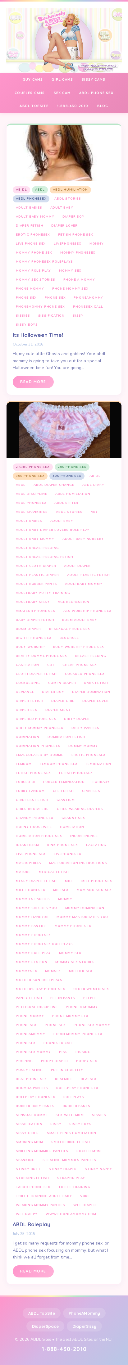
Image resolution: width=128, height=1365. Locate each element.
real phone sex (31, 1079)
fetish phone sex (75, 235)
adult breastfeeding (37, 548)
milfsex (61, 890)
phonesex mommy (33, 1052)
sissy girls (27, 1133)
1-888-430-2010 (73, 106)
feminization (99, 764)
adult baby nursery (83, 539)
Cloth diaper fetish (36, 674)
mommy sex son (31, 962)
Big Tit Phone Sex (34, 638)
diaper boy (73, 217)
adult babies (29, 208)
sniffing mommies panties (42, 1151)
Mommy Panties (31, 926)
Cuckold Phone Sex (85, 674)
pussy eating (29, 1070)
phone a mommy (79, 280)
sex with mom (70, 1115)
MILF (69, 881)
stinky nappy (98, 1169)
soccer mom (88, 1151)
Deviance (25, 692)
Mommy (96, 244)
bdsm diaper (28, 629)
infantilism (27, 845)
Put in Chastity (67, 1070)
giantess (91, 791)
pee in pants (62, 998)
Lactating (96, 845)
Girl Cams (62, 79)
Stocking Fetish (32, 1178)
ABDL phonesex (31, 199)
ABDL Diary (93, 485)
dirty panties (85, 728)
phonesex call (88, 307)
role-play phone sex (77, 1088)
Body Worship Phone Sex (78, 647)
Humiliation (72, 827)
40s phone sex (67, 476)
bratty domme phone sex (41, 656)
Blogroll (69, 638)
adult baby (61, 208)
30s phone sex (30, 476)
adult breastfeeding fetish (44, 557)
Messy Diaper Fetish (36, 881)
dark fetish (96, 683)
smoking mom (29, 1142)
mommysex (26, 971)
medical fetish (54, 872)
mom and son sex (94, 890)
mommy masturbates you (82, 917)
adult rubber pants (36, 584)
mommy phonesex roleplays (44, 262)
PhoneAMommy (84, 1313)
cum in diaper (62, 683)
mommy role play (33, 271)
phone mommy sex (70, 289)
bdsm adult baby (79, 620)
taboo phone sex (33, 1187)
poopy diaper (54, 1061)
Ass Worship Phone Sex (87, 611)
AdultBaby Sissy (33, 602)
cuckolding (28, 683)
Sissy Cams (93, 79)
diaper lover (64, 226)
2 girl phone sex (33, 467)
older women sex (91, 989)
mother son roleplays (39, 980)
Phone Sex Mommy (92, 1025)
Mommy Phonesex (77, 253)
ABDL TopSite (41, 1313)
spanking (25, 1160)
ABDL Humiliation (70, 190)
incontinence (84, 836)
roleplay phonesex (35, 1097)
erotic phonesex (33, 235)
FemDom (24, 764)
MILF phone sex (96, 881)
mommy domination (84, 908)
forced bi (25, 782)
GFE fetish (63, 791)
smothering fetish (70, 1142)
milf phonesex (30, 890)
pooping (24, 1061)
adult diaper (77, 566)
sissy (78, 316)
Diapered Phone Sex (36, 719)
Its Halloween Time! (38, 335)
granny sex (73, 818)
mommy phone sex (34, 253)
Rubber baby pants (35, 1106)
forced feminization (64, 782)
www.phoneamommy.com (71, 1214)
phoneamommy (88, 298)
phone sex (26, 298)
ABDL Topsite (34, 106)
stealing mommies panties (69, 1160)
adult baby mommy (35, 217)
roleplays (73, 1097)
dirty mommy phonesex (39, 728)
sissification (51, 316)
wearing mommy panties (40, 1205)
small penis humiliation (71, 1133)
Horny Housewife (34, 827)
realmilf (63, 1079)
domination (27, 737)
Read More (33, 381)
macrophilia (28, 863)
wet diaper (84, 1205)
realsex (89, 1079)
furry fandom (30, 791)
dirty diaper (77, 719)
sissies (23, 316)
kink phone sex (62, 845)
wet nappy (27, 1214)
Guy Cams (33, 79)
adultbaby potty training (43, 593)
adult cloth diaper (36, 566)
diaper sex (26, 710)
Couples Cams (30, 93)
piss (63, 1052)
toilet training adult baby (44, 1196)
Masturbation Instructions (78, 863)
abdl (40, 190)
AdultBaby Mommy (83, 584)
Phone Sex (55, 298)
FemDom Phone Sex (59, 764)
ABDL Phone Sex (96, 93)
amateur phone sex (35, 611)
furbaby (101, 782)
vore (85, 1196)
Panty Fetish (29, 998)
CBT (50, 665)
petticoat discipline (37, 1007)
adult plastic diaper (37, 575)
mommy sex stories (35, 280)
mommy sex (70, 271)
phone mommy (30, 289)
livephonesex (67, 244)
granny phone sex (34, 818)
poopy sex (86, 1061)
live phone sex (31, 244)
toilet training (74, 1187)
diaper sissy (58, 710)
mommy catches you (36, 908)
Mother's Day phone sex (40, 989)
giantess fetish (32, 800)
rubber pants (77, 1106)
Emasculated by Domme (39, 755)
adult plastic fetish (88, 575)
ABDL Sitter (66, 503)
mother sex (81, 971)
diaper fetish (29, 226)
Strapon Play (71, 1178)
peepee (90, 998)
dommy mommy (83, 746)
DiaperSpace (45, 1326)
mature (23, 872)
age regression (73, 602)
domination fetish (66, 737)
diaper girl (62, 701)
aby (94, 512)
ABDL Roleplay (31, 1224)
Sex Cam (62, 93)
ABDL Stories (67, 199)
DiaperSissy (84, 1326)
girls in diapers (32, 809)
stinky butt (28, 1169)
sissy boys (27, 325)
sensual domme (32, 1115)
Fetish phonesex (76, 773)
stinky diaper (63, 1169)
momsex (53, 971)
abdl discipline (31, 494)
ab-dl (21, 190)
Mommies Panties (33, 899)
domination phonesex (38, 746)
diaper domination (91, 692)
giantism (66, 800)
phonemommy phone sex (40, 307)
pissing (83, 1052)
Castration (27, 665)
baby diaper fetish (35, 620)
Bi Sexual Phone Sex (69, 629)
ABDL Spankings (32, 512)
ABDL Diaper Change (54, 485)
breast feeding (90, 656)
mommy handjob (32, 917)
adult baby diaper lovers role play (52, 530)
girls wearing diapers (80, 809)
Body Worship (30, 647)
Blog (102, 106)
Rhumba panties (32, 1088)
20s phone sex (72, 467)
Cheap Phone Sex (79, 665)
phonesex (25, 1043)
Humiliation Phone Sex (39, 836)
